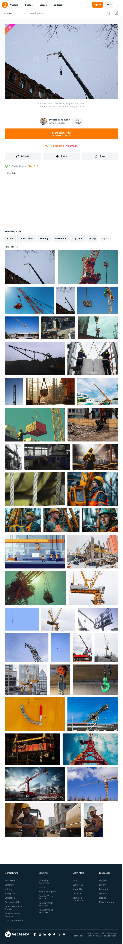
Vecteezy (9, 883)
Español (101, 883)
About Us (76, 887)
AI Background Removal (12, 913)
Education (10, 896)
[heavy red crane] (35, 782)
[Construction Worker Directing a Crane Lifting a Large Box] (35, 423)
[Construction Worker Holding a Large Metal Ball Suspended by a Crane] (50, 390)
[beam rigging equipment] (32, 747)
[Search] (108, 13)
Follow (78, 123)
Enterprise (10, 892)
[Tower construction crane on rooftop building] (106, 646)
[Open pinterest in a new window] (49, 936)
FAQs (73, 878)
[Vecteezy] (5, 5)
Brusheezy (10, 878)
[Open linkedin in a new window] (45, 936)
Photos (29, 4)
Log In (109, 4)
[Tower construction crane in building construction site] (58, 617)
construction (26, 236)
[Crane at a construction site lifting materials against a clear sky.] (97, 390)
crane (10, 236)
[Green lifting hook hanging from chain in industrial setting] (95, 678)
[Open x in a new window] (59, 936)
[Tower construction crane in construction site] (26, 678)
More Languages (105, 900)
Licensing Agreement (44, 880)
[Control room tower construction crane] (93, 586)
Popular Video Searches (45, 909)
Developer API (12, 900)
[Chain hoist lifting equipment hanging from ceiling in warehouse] (60, 678)
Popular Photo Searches (45, 902)
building (44, 236)
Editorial (58, 4)
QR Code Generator (10, 920)
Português (102, 887)
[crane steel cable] (95, 455)
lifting (92, 236)
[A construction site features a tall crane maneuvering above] (92, 713)
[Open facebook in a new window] (35, 936)
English (100, 878)
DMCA (41, 885)
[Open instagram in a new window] (40, 936)
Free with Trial (61, 134)
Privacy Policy (94, 936)
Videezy (8, 887)
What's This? (33, 166)
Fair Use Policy (109, 936)
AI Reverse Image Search (13, 906)
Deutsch (101, 892)
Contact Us (76, 883)
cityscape (77, 236)
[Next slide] (111, 237)
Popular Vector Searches (45, 895)
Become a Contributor (77, 897)
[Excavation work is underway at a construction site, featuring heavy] (93, 423)
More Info (11, 171)
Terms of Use (80, 936)
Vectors (14, 4)
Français (101, 896)
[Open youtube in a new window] (64, 936)
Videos (43, 4)
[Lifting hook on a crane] (22, 617)
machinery (60, 236)
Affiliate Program (46, 890)
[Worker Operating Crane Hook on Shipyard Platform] (98, 326)
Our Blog (75, 892)
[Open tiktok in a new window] (54, 936)
